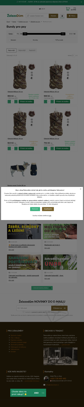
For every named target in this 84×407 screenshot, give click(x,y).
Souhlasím (48, 209)
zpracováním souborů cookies (38, 200)
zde (50, 216)
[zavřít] (80, 189)
